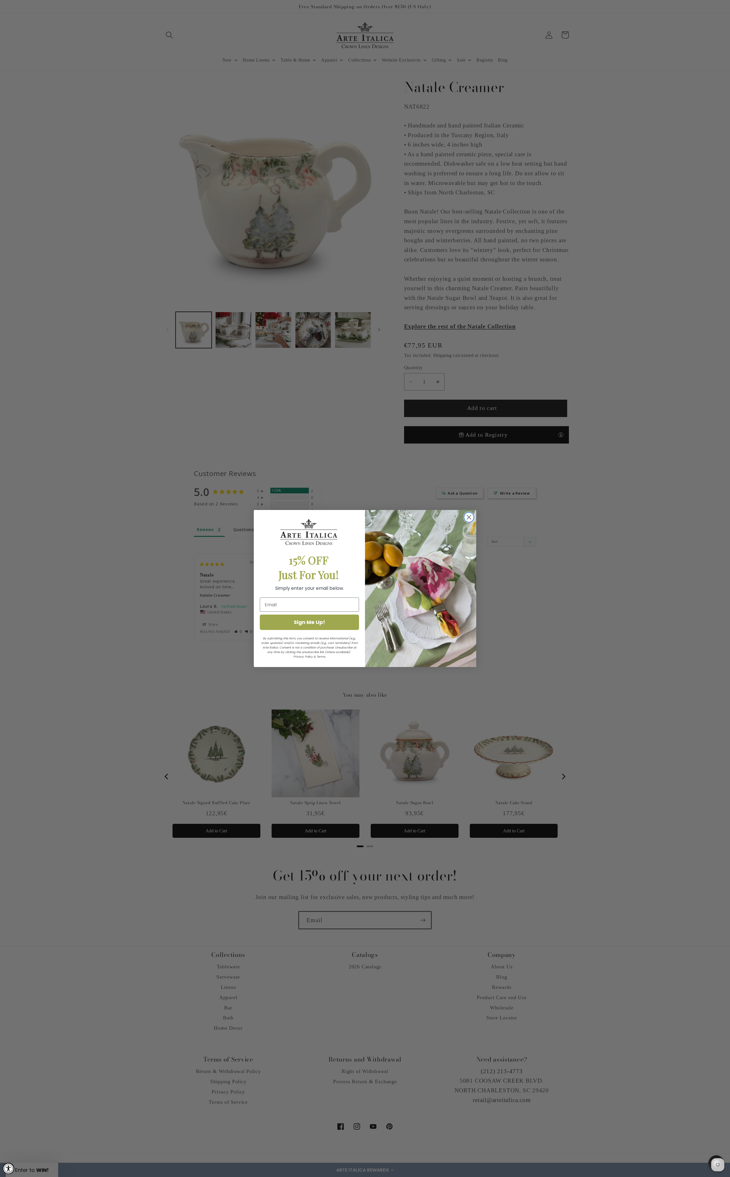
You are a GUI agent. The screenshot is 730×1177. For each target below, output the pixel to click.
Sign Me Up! (309, 622)
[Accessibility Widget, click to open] (8, 1168)
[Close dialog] (469, 517)
